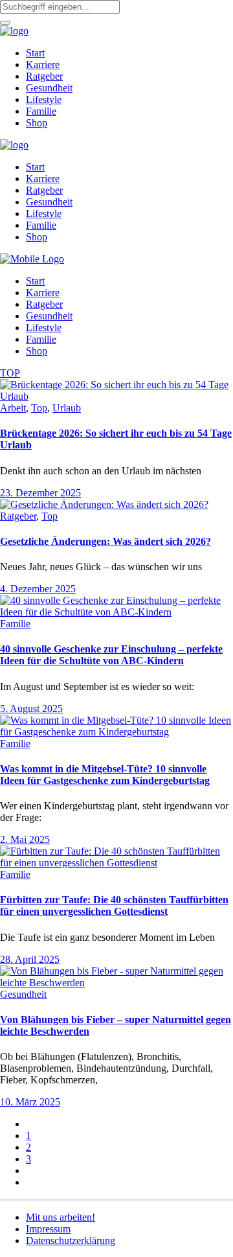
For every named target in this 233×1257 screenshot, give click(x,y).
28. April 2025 (30, 959)
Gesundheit (23, 994)
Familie (15, 623)
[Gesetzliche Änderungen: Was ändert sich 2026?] (104, 504)
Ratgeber (18, 516)
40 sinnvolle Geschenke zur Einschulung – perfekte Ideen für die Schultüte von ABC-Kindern (111, 654)
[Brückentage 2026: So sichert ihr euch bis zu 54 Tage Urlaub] (116, 396)
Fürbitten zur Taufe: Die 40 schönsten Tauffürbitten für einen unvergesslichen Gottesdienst (114, 905)
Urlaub (66, 407)
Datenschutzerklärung (70, 1240)
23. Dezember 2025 (40, 492)
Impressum (48, 1228)
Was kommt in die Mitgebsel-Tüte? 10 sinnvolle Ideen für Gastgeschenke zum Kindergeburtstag (105, 774)
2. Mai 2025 (25, 839)
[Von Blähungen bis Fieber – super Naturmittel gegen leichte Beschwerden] (116, 982)
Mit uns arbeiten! (60, 1217)
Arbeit (13, 407)
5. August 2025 (31, 708)
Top (39, 407)
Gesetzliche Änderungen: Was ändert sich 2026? (105, 541)
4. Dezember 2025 (38, 588)
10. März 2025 (30, 1101)
